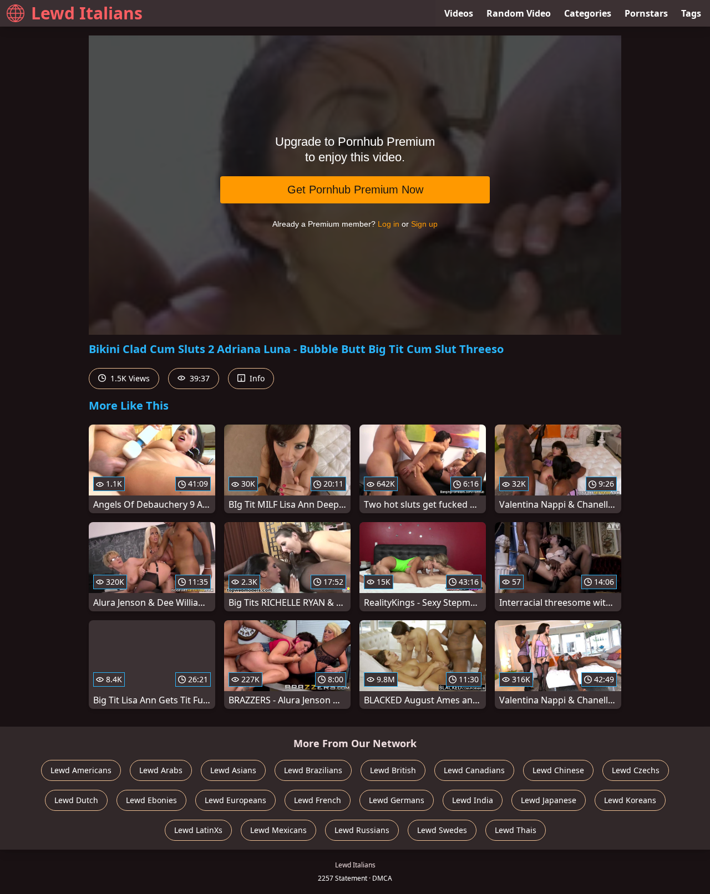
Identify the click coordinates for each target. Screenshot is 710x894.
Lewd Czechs (636, 770)
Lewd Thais (515, 830)
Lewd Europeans (235, 800)
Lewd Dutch (76, 800)
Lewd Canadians (474, 770)
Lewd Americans (80, 770)
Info (256, 378)
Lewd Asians (233, 770)
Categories (587, 13)
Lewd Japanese (548, 800)
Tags (691, 13)
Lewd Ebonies (151, 800)
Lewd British (393, 770)
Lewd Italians (87, 13)
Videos (458, 13)
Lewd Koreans (630, 800)
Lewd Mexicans (278, 830)
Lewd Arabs (160, 770)
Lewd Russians (361, 830)
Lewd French (317, 800)
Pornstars (646, 13)
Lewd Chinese (558, 770)
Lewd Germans (396, 800)
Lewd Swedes (442, 830)
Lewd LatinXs (198, 830)
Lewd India (472, 800)
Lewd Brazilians (313, 770)
